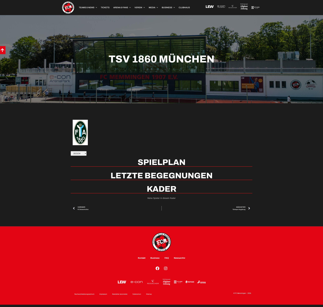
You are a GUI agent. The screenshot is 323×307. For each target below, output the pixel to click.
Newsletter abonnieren (119, 294)
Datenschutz (136, 294)
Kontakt (141, 258)
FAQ (167, 258)
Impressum (103, 294)
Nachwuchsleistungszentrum (84, 294)
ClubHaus (184, 7)
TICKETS (105, 7)
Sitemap (149, 294)
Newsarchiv (179, 258)
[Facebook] (157, 268)
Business (167, 7)
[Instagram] (165, 268)
